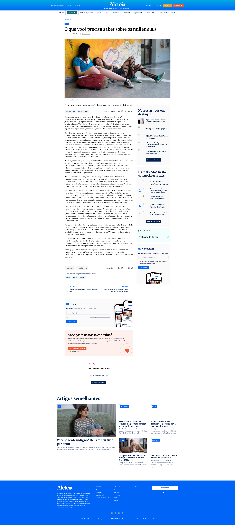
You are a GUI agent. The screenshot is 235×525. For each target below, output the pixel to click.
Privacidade (151, 519)
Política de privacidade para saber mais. (100, 317)
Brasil (173, 13)
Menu (62, 13)
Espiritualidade (138, 13)
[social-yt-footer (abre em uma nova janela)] (112, 513)
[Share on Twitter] (125, 111)
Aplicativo (116, 492)
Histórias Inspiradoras (86, 13)
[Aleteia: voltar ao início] (117, 4)
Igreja (75, 277)
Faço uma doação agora (76, 348)
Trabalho (82, 277)
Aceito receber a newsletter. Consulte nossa (89, 317)
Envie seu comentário (98, 382)
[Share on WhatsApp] (132, 111)
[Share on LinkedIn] (122, 111)
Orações (70, 13)
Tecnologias (124, 406)
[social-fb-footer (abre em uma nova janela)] (116, 513)
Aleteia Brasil (86, 34)
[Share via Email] (129, 111)
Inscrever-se (71, 321)
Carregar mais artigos (153, 160)
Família (68, 277)
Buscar (78, 5)
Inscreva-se (117, 495)
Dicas (122, 440)
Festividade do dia (148, 237)
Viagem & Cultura (151, 13)
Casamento (155, 440)
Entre (106, 375)
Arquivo (107, 13)
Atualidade (116, 13)
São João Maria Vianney (125, 8)
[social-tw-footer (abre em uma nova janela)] (119, 513)
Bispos (154, 406)
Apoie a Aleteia (95, 519)
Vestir (115, 497)
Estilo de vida (126, 13)
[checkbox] (66, 317)
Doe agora (177, 5)
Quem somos (104, 519)
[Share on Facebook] (119, 111)
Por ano (134, 490)
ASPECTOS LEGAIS (115, 519)
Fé (59, 406)
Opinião (99, 13)
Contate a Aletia (141, 519)
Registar (166, 5)
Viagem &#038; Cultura (102, 497)
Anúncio (116, 500)
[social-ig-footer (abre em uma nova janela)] (123, 513)
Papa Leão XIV (164, 13)
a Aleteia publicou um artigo (87, 119)
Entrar (159, 5)
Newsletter (117, 490)
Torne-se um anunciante (129, 519)
